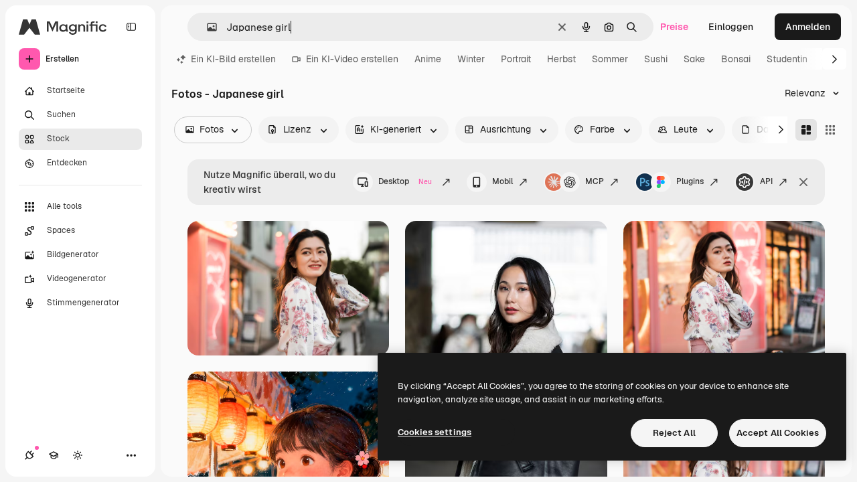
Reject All (674, 432)
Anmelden (807, 27)
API (766, 181)
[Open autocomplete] (206, 27)
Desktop (405, 181)
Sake (694, 59)
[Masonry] (806, 130)
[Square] (830, 130)
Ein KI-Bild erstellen (233, 59)
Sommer (610, 59)
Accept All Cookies (777, 432)
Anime (427, 59)
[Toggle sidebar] (131, 26)
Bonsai (736, 59)
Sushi (656, 59)
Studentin (787, 59)
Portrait (516, 59)
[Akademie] (53, 455)
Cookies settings (434, 432)
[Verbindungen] (29, 455)
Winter (471, 59)
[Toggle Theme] (77, 455)
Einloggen (730, 27)
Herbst (561, 59)
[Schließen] (803, 182)
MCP (594, 181)
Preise (674, 27)
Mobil (502, 181)
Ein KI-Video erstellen (352, 59)
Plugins (690, 181)
